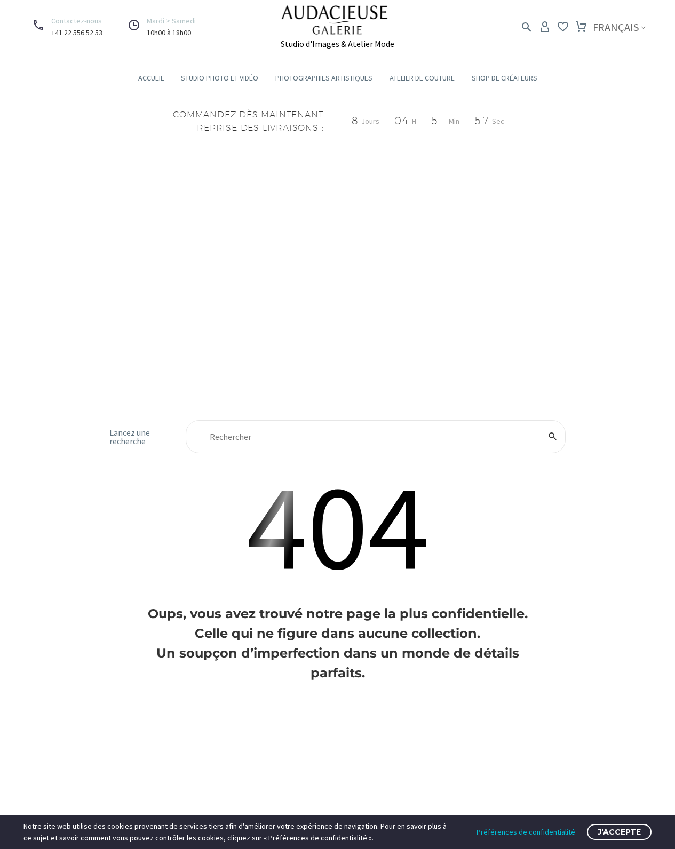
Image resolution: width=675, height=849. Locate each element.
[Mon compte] (544, 27)
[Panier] (581, 27)
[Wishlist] (563, 27)
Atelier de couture (422, 78)
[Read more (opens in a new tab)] (65, 27)
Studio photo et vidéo (219, 78)
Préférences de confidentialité (526, 832)
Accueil (151, 78)
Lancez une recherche (129, 436)
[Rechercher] (552, 436)
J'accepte (619, 832)
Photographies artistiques (323, 78)
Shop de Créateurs (504, 78)
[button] (151, 27)
